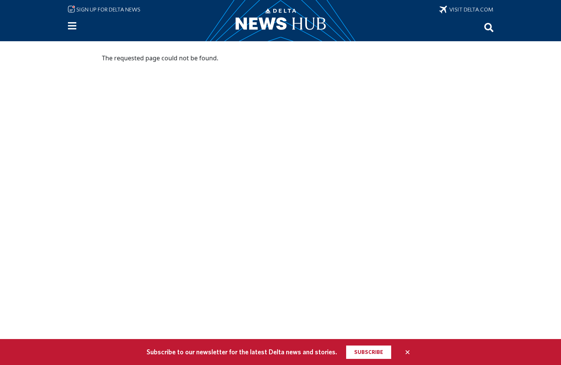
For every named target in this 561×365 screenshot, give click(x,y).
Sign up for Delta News (107, 9)
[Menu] (72, 26)
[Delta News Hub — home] (280, 20)
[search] (488, 27)
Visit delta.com (470, 9)
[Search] (488, 27)
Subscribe (368, 352)
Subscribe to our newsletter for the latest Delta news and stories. (242, 352)
